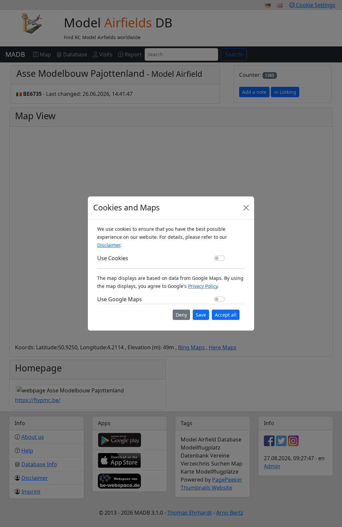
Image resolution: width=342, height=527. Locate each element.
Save (201, 315)
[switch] (219, 258)
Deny (181, 315)
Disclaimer (108, 245)
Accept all (225, 315)
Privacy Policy (202, 286)
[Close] (246, 207)
